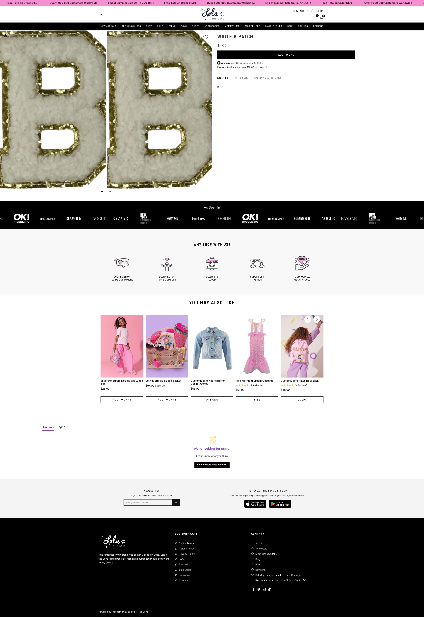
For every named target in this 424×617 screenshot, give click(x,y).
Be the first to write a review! (212, 464)
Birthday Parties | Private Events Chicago (278, 575)
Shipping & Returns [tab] (268, 77)
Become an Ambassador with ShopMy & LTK (280, 580)
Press (258, 564)
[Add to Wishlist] (205, 35)
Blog (257, 559)
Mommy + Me (232, 26)
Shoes (195, 26)
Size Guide (185, 569)
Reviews (260, 569)
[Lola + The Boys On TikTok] (269, 590)
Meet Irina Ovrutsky (266, 553)
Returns (318, 26)
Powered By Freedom (110, 611)
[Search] (101, 14)
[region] (212, 268)
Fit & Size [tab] (241, 77)
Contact (183, 580)
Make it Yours (273, 26)
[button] (315, 16)
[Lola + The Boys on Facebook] (253, 590)
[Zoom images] (5, 35)
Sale (290, 26)
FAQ (181, 559)
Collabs (303, 26)
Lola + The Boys (139, 611)
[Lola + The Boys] (212, 14)
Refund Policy (186, 548)
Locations (184, 575)
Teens (172, 26)
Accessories (212, 26)
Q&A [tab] (62, 427)
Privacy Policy (187, 553)
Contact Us (300, 11)
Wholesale (261, 548)
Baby (149, 26)
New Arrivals (108, 26)
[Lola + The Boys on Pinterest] (259, 590)
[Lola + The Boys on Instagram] (264, 590)
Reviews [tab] (48, 427)
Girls (160, 26)
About (258, 543)
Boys (184, 26)
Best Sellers (252, 26)
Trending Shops (131, 26)
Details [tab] (222, 77)
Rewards (184, 564)
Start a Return (186, 543)
